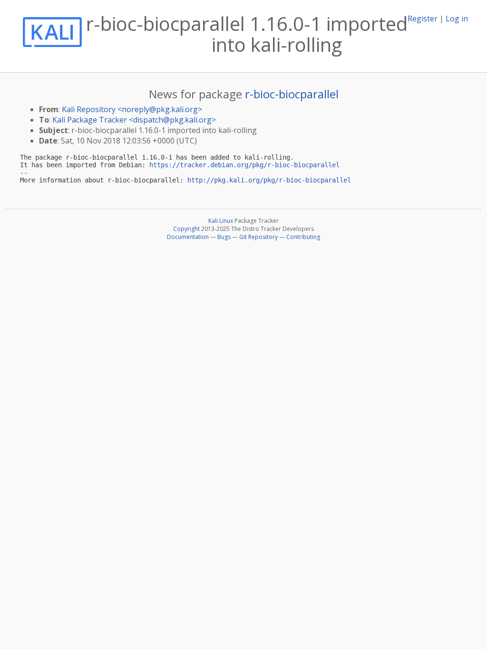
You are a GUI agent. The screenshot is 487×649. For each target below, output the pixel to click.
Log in (457, 18)
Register (423, 18)
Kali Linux (220, 221)
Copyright (186, 229)
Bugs (224, 237)
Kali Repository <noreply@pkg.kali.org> (132, 109)
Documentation (188, 237)
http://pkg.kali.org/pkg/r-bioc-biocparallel (269, 180)
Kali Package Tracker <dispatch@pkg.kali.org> (134, 120)
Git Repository (258, 237)
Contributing (303, 237)
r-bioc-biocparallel (292, 94)
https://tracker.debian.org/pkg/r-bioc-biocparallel (244, 165)
